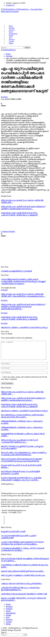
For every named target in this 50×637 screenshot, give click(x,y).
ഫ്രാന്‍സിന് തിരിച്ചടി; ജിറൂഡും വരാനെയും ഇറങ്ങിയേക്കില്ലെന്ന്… (20, 589)
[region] (25, 19)
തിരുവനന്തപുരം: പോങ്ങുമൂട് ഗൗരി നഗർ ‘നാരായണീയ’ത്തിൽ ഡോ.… (19, 441)
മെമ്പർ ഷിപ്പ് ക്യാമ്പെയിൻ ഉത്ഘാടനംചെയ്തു (22, 571)
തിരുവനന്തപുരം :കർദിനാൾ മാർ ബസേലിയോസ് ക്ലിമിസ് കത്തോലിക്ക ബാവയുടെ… (23, 207)
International (13, 33)
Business (12, 39)
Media (11, 43)
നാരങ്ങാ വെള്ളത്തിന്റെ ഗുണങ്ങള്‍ (16, 271)
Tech (10, 37)
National (12, 30)
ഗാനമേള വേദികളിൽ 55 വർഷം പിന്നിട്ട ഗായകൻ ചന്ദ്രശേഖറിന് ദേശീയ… (22, 549)
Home (11, 26)
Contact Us (10, 5)
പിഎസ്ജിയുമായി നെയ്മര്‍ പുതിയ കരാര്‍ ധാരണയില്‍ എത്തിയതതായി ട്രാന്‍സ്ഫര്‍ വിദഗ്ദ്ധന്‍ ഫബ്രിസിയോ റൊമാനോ (23, 281)
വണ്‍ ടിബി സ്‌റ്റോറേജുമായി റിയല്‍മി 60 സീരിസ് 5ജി (24, 594)
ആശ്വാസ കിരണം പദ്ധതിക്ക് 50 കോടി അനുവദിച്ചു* (24, 411)
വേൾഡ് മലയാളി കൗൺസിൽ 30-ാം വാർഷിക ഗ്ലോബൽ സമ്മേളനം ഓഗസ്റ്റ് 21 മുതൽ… (21, 479)
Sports (11, 32)
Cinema (11, 41)
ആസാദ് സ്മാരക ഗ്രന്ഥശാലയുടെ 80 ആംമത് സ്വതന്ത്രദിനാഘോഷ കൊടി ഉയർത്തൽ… (21, 460)
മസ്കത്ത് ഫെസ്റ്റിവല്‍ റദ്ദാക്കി (13, 531)
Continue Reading (8, 231)
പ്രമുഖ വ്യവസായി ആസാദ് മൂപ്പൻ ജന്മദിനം (21, 583)
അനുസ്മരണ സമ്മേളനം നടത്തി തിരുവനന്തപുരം (23, 575)
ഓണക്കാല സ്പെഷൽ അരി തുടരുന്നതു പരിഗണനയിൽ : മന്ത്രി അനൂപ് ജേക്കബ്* (19, 214)
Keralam (11, 28)
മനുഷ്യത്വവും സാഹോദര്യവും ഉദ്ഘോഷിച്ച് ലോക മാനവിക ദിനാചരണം (22, 416)
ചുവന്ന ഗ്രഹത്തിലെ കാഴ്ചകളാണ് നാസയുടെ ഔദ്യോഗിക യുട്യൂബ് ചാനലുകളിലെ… (22, 543)
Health (11, 35)
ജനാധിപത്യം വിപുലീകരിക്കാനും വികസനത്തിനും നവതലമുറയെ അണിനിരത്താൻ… (24, 453)
